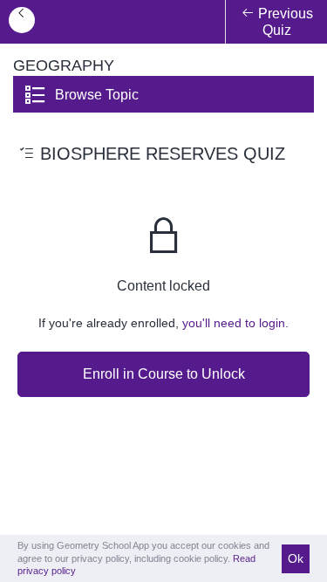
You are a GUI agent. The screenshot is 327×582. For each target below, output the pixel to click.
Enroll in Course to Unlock (164, 373)
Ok (295, 558)
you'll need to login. (235, 323)
